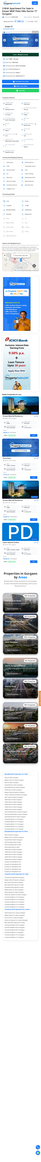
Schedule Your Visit (21, 81)
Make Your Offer (21, 86)
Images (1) (8, 26)
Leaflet (18, 270)
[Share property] (33, 32)
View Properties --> (14, 609)
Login (35, 3)
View (33, 435)
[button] (37, 32)
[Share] (35, 416)
